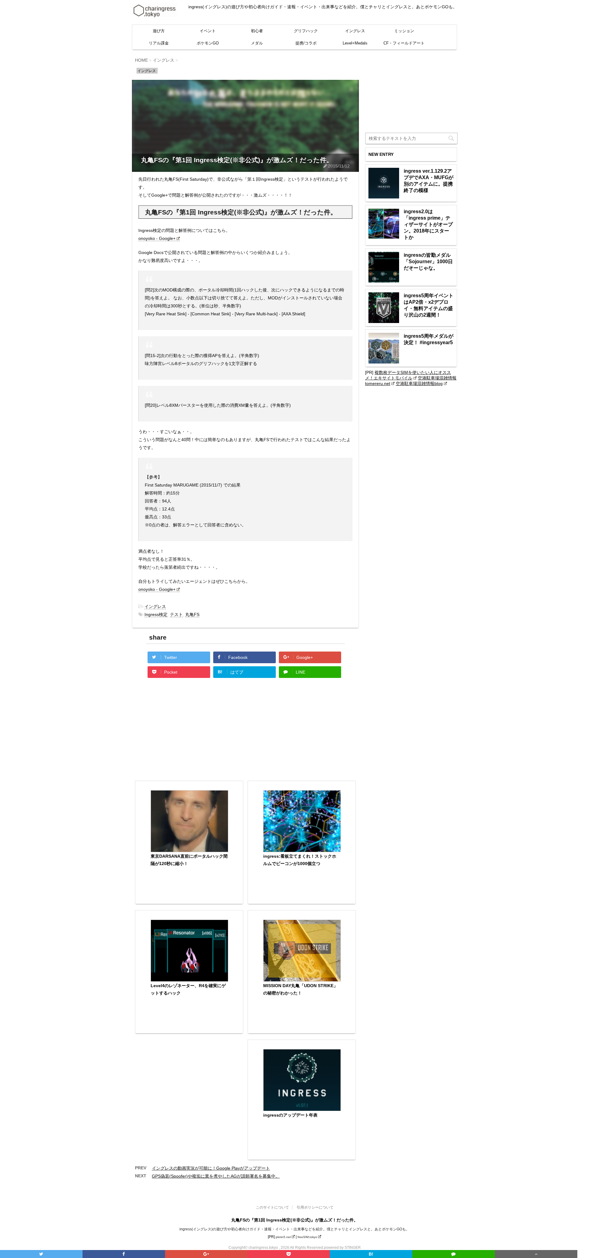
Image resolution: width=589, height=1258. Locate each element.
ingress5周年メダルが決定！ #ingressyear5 (428, 339)
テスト (176, 614)
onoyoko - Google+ (156, 238)
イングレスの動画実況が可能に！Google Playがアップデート (211, 1168)
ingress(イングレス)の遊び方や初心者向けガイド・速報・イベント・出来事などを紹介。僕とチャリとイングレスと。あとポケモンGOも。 (294, 1229)
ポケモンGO (208, 43)
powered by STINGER (342, 1247)
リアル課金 (159, 43)
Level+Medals (355, 43)
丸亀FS (192, 614)
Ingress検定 (155, 614)
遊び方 (159, 31)
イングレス (355, 31)
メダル (257, 43)
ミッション (404, 31)
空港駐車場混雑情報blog (419, 383)
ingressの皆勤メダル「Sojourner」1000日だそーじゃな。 (428, 261)
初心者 (257, 31)
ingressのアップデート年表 (290, 1115)
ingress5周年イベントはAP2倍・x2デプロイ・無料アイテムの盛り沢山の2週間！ (428, 305)
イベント (208, 31)
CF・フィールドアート (404, 43)
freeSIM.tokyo (307, 1237)
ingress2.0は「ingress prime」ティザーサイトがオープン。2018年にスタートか (428, 224)
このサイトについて (272, 1207)
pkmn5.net (283, 1237)
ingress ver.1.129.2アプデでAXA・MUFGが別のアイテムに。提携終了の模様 (428, 180)
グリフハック (306, 31)
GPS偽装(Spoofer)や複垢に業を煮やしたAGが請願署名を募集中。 (216, 1176)
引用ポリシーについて (315, 1207)
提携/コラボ (306, 43)
